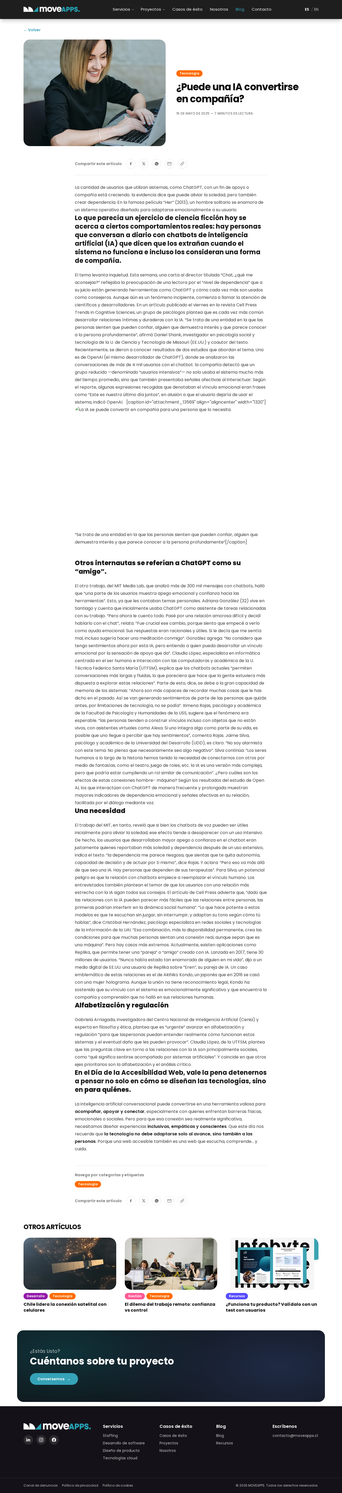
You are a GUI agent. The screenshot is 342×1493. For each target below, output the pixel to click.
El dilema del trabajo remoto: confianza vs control (170, 1307)
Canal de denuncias (41, 1485)
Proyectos (151, 9)
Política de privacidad (80, 1485)
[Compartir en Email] (169, 164)
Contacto (261, 9)
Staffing (110, 1435)
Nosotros (219, 9)
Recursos (224, 1443)
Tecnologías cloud (120, 1458)
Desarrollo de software (124, 1443)
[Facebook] (54, 1440)
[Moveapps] (52, 9)
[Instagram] (41, 1440)
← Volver (32, 30)
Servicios (121, 9)
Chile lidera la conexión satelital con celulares (65, 1307)
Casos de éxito (187, 9)
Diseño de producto (121, 1450)
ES (307, 9)
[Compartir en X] (144, 164)
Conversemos (54, 1379)
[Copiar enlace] (182, 164)
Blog (240, 9)
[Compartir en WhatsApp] (156, 164)
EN (316, 9)
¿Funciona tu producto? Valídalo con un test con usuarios (271, 1307)
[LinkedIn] (28, 1440)
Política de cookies (118, 1485)
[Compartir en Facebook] (131, 164)
